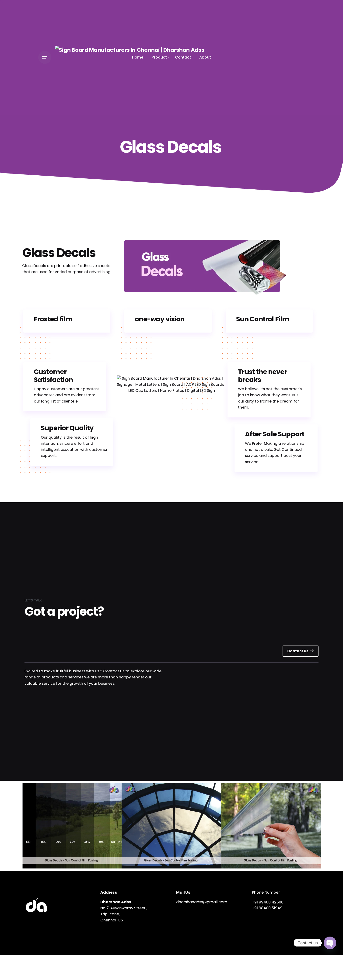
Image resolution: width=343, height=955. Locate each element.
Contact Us (297, 651)
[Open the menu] (44, 57)
